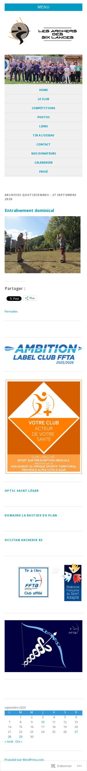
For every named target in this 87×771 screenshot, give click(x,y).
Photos (43, 117)
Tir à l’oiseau (43, 135)
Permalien (11, 311)
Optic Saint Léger (22, 490)
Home (43, 90)
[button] (33, 582)
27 (76, 732)
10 (42, 722)
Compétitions (43, 108)
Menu (44, 7)
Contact (43, 144)
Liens (43, 126)
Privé (43, 171)
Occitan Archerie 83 (23, 540)
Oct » (18, 741)
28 (9, 736)
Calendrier (44, 162)
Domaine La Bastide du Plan (31, 515)
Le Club (43, 99)
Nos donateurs (43, 153)
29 (20, 736)
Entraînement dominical (29, 210)
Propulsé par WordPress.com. (24, 759)
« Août (9, 741)
